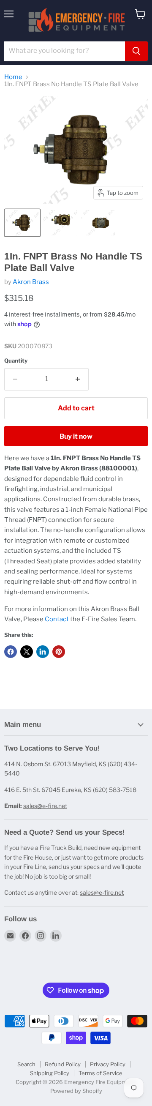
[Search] (136, 51)
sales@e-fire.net (45, 805)
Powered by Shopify (76, 1090)
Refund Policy (63, 1064)
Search (26, 1064)
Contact (57, 619)
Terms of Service (100, 1073)
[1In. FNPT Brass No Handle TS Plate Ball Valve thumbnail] (22, 222)
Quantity (15, 361)
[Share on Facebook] (10, 651)
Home (13, 77)
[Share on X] (26, 651)
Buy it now (76, 436)
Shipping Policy (49, 1073)
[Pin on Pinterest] (58, 651)
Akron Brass (31, 282)
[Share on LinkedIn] (42, 651)
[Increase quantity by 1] (78, 379)
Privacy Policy (107, 1064)
